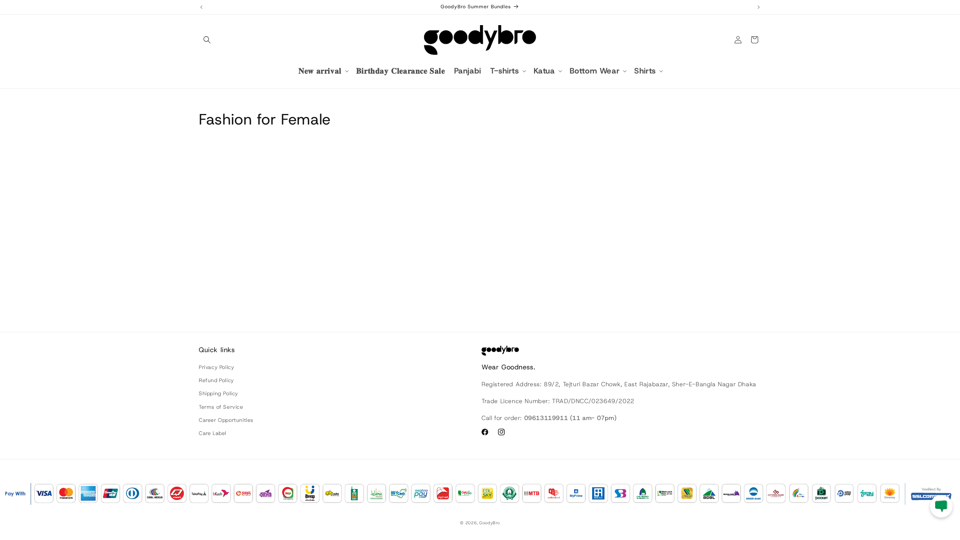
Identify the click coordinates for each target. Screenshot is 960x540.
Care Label (212, 433)
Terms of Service (221, 407)
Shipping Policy (218, 393)
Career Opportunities (226, 420)
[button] (207, 40)
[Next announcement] (758, 7)
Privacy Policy (216, 367)
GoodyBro (489, 522)
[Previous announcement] (201, 7)
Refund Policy (216, 380)
